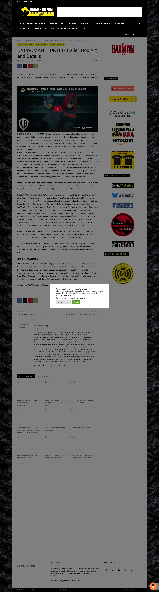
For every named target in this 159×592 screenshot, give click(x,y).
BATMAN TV (85, 23)
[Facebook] (118, 34)
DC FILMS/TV (24, 29)
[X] (130, 34)
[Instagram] (122, 34)
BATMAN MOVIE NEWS (36, 23)
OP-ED (36, 29)
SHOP (83, 29)
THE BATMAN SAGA (56, 23)
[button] (139, 23)
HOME (21, 23)
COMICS (72, 23)
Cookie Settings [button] (63, 302)
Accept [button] (76, 302)
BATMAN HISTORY (103, 23)
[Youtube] (133, 34)
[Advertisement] (99, 12)
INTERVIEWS (50, 29)
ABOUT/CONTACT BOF (67, 29)
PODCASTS (119, 23)
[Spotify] (126, 34)
